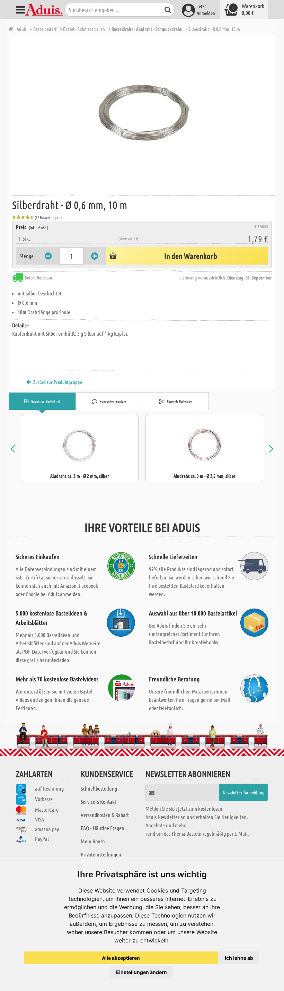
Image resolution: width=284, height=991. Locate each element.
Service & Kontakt (98, 801)
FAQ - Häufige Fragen (102, 828)
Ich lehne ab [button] (239, 958)
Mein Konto (93, 841)
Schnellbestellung (99, 788)
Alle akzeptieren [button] (121, 958)
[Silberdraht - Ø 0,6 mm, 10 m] (143, 113)
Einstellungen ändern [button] (141, 972)
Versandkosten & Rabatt (105, 814)
